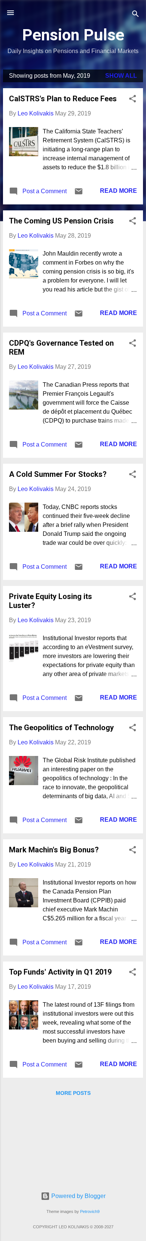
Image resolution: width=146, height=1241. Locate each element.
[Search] (135, 15)
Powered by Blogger (78, 1196)
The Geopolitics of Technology (61, 727)
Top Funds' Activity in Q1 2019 (60, 971)
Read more (118, 191)
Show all (121, 75)
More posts (73, 1093)
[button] (132, 100)
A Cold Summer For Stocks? (58, 474)
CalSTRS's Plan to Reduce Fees (63, 98)
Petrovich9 (90, 1211)
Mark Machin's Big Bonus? (54, 849)
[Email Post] (78, 194)
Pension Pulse (73, 34)
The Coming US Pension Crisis (61, 220)
